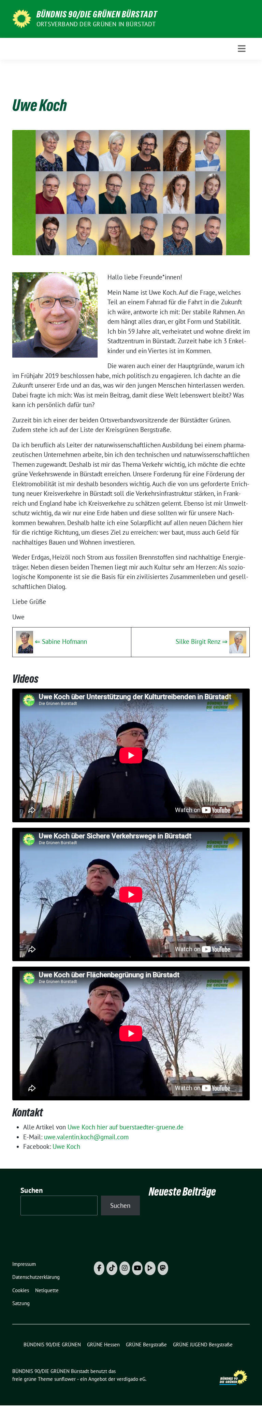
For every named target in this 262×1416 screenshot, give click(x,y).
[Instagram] (124, 1268)
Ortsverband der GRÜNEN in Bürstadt (96, 24)
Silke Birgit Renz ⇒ (202, 641)
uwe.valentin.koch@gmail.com (86, 1137)
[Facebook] (99, 1268)
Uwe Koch (66, 1146)
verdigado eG (131, 1379)
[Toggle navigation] (242, 49)
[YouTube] (137, 1268)
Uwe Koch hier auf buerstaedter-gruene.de (126, 1127)
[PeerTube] (150, 1268)
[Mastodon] (163, 1268)
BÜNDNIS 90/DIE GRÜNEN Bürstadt (97, 14)
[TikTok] (111, 1268)
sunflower (65, 1379)
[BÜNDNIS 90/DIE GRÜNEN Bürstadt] (21, 18)
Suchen (31, 1190)
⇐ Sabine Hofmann (61, 641)
